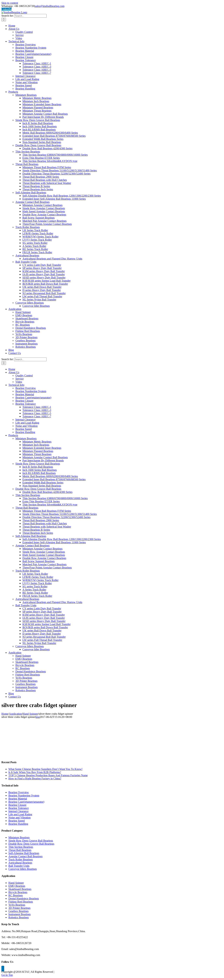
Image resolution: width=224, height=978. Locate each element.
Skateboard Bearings (19, 889)
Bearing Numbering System (23, 795)
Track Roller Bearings (20, 859)
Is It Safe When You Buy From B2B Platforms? (34, 772)
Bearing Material (17, 798)
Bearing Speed (16, 820)
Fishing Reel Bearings (20, 901)
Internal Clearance (18, 811)
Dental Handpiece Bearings (23, 898)
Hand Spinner (16, 882)
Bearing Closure (17, 804)
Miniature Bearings (19, 837)
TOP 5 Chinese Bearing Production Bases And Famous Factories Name (48, 775)
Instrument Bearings (19, 914)
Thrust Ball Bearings (19, 850)
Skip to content (9, 2)
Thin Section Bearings (20, 846)
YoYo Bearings (16, 904)
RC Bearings (15, 895)
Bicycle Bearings (17, 892)
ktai (38, 716)
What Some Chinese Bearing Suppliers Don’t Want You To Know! (45, 769)
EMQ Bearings (16, 885)
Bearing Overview (18, 792)
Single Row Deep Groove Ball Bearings (30, 840)
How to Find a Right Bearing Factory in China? (34, 778)
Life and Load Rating (20, 814)
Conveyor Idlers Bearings (22, 868)
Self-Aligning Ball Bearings (23, 853)
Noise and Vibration (19, 817)
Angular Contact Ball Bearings (25, 856)
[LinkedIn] (2, 969)
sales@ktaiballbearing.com (49, 6)
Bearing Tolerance (18, 808)
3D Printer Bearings (19, 907)
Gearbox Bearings (18, 911)
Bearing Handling (18, 823)
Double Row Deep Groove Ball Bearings (31, 843)
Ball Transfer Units (18, 865)
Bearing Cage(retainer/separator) (26, 801)
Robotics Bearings (18, 917)
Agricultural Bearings (20, 862)
